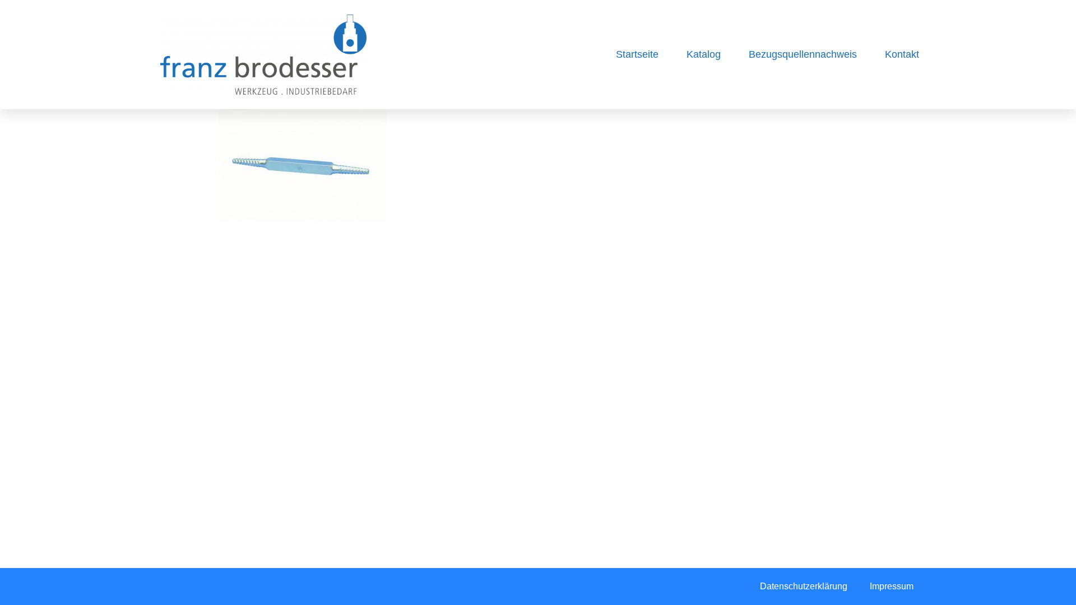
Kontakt (902, 54)
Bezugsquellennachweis (803, 54)
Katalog (704, 54)
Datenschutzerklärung (803, 586)
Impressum (891, 586)
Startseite (637, 54)
